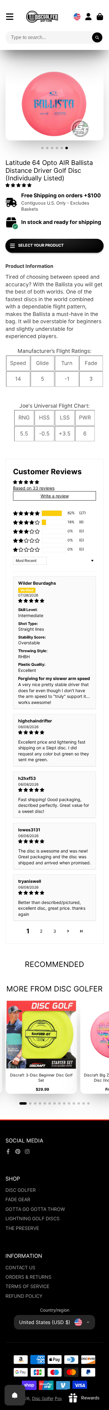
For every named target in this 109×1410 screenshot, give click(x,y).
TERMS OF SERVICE (27, 1286)
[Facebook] (8, 1151)
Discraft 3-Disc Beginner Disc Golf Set (41, 1046)
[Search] (97, 37)
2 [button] (41, 931)
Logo (42, 16)
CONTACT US (20, 1267)
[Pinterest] (18, 1151)
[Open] (15, 1395)
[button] (18, 185)
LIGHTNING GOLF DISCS (32, 1218)
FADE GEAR (17, 1199)
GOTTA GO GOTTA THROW (35, 1209)
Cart (100, 16)
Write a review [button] (55, 495)
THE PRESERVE (22, 1228)
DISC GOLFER (20, 1190)
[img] (54, 601)
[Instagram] (27, 1151)
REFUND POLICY (23, 1296)
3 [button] (54, 931)
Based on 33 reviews (33, 488)
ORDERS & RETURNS (28, 1277)
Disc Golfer (43, 1398)
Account (88, 16)
